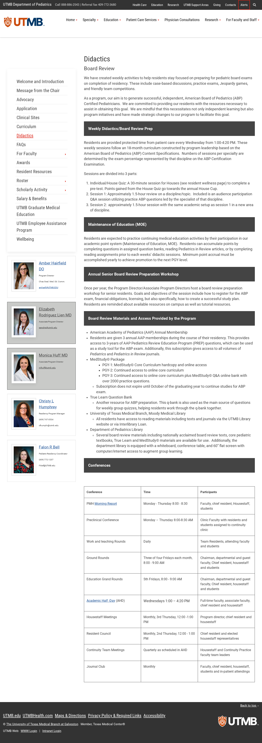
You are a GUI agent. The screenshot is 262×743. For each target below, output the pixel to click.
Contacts (230, 5)
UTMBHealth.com (38, 715)
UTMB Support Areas (196, 5)
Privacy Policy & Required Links (114, 715)
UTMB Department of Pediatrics (27, 4)
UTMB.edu (12, 715)
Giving (216, 5)
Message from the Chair (38, 90)
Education (157, 5)
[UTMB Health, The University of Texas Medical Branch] (238, 722)
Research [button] (211, 20)
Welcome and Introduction (40, 81)
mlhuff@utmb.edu (47, 368)
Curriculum (26, 126)
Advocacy (25, 99)
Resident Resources (34, 171)
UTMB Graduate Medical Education (38, 211)
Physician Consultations (182, 20)
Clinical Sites (28, 117)
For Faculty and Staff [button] (241, 20)
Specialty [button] (89, 20)
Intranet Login (51, 731)
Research (173, 5)
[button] (254, 5)
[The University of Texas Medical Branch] (24, 23)
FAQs (21, 144)
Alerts (244, 5)
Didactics (25, 135)
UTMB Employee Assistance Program (41, 227)
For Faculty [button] (27, 153)
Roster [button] (22, 180)
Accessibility (154, 715)
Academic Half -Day (101, 601)
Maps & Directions (70, 715)
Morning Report (106, 504)
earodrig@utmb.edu (48, 327)
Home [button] (70, 20)
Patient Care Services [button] (141, 20)
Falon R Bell (49, 447)
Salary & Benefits (32, 198)
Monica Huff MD (53, 355)
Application (27, 108)
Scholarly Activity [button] (32, 189)
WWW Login (29, 731)
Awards (23, 162)
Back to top (248, 705)
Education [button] (111, 20)
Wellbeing (25, 239)
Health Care (140, 5)
